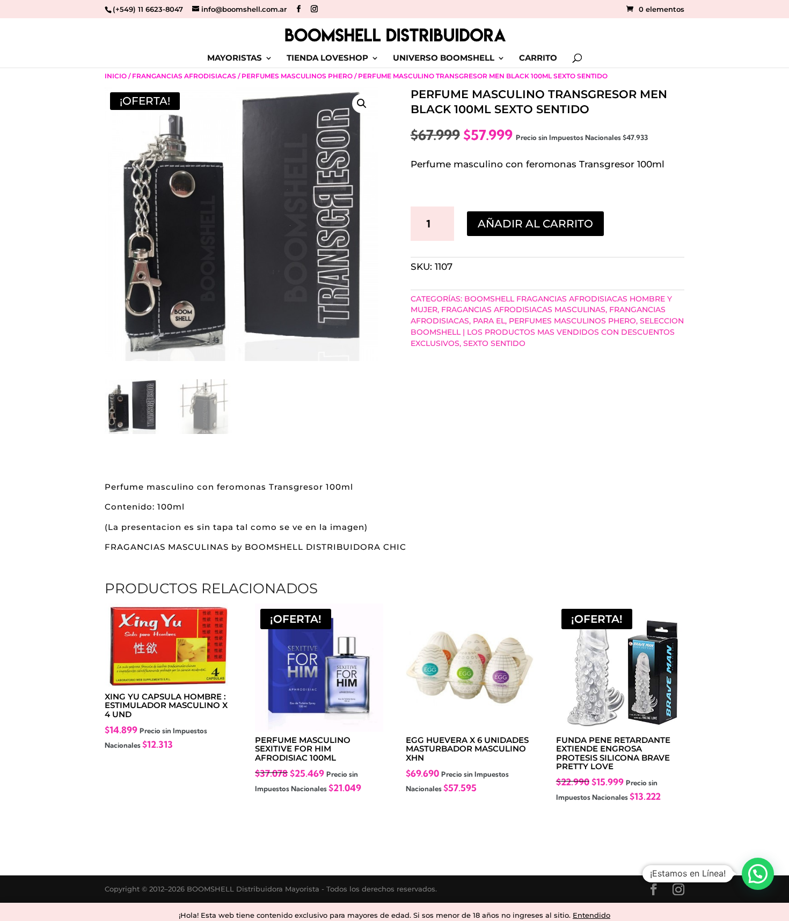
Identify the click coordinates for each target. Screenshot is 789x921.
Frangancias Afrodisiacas (184, 76)
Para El (489, 321)
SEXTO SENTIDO (494, 343)
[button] (361, 103)
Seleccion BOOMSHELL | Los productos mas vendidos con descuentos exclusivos (547, 332)
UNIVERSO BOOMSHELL (443, 58)
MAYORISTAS (234, 58)
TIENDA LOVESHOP (327, 58)
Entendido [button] (591, 915)
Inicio (116, 76)
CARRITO (538, 58)
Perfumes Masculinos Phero (297, 76)
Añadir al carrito (535, 223)
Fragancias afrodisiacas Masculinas (523, 309)
